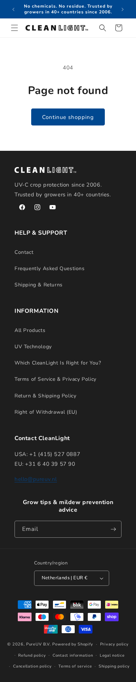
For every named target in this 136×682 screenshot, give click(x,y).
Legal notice (112, 655)
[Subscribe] (113, 529)
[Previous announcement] (13, 9)
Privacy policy (114, 644)
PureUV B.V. (38, 644)
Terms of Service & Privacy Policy (55, 379)
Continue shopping (68, 117)
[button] (14, 28)
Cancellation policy (32, 666)
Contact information (73, 655)
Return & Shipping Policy (45, 395)
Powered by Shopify (72, 644)
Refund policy (32, 655)
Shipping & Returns (39, 284)
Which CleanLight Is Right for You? (58, 362)
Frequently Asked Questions (50, 268)
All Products (30, 330)
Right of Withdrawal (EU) (46, 412)
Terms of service (75, 666)
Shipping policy (114, 666)
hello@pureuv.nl (36, 479)
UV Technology (33, 346)
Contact (24, 252)
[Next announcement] (123, 9)
